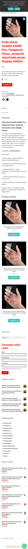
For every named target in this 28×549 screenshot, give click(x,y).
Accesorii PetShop (8, 435)
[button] (24, 19)
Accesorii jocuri (7, 433)
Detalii (17, 9)
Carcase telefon (7, 443)
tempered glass (20, 95)
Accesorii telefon (7, 440)
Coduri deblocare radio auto (10, 448)
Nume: (3, 352)
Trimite (5, 372)
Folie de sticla (10, 93)
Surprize (5, 456)
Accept (10, 9)
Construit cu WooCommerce (17, 540)
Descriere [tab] (4, 108)
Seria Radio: (5, 363)
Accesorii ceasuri (7, 428)
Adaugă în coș (7, 84)
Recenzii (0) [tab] (5, 112)
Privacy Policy (5, 540)
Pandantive (6, 453)
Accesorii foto (7, 430)
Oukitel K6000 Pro (10, 95)
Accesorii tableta (7, 438)
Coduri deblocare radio (9, 445)
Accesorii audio (7, 423)
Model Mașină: (5, 357)
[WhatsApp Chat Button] (24, 546)
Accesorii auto (7, 425)
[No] (26, 6)
